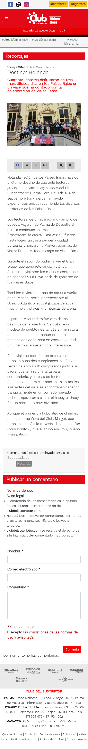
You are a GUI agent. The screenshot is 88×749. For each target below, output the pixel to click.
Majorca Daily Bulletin (22, 679)
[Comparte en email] (45, 165)
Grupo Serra (66, 679)
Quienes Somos (12, 734)
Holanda (23, 463)
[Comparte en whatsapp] (36, 165)
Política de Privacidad (23, 739)
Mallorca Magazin (77, 670)
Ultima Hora (11, 670)
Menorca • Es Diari (55, 670)
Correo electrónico (23, 569)
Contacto (31, 734)
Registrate (78, 4)
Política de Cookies (52, 739)
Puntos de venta (49, 734)
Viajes (65, 453)
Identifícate (58, 4)
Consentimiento (77, 739)
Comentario (18, 587)
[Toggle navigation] (6, 19)
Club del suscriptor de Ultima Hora (44, 19)
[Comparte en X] (27, 165)
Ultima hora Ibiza (33, 670)
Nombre (15, 551)
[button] (76, 124)
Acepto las (42, 635)
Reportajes (17, 56)
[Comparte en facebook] (18, 165)
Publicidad (69, 734)
